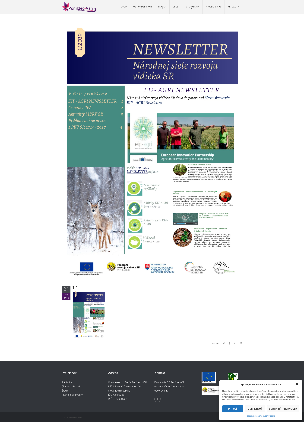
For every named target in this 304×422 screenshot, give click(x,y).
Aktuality (233, 7)
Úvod (124, 7)
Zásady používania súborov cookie (261, 416)
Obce (175, 7)
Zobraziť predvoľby (283, 408)
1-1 (75, 288)
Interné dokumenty (72, 394)
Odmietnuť (255, 408)
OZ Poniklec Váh (142, 7)
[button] (297, 384)
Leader (162, 7)
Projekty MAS (213, 7)
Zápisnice (67, 382)
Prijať (232, 408)
